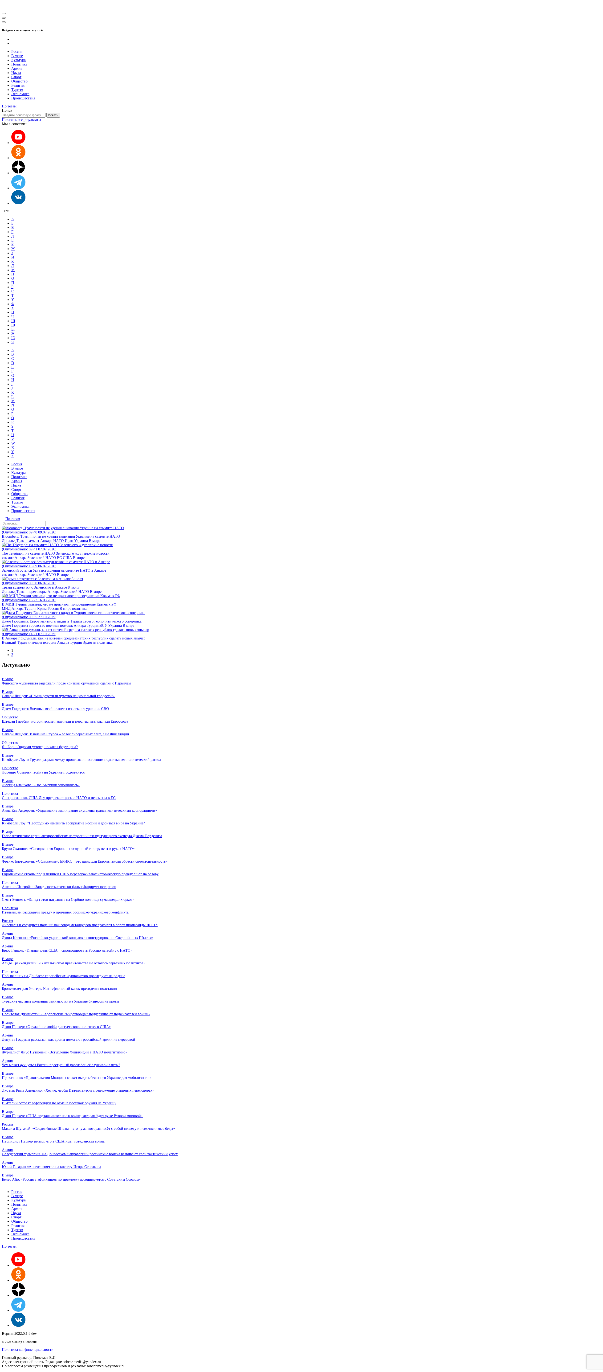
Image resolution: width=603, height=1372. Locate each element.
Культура (18, 60)
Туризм (17, 90)
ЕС (60, 558)
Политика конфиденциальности (27, 1349)
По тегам (9, 106)
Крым (42, 608)
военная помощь (60, 625)
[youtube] (18, 143)
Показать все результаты (21, 120)
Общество (19, 81)
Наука (16, 73)
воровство (37, 625)
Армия (16, 68)
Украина (81, 541)
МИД (7, 608)
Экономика (20, 94)
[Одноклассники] (18, 158)
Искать (53, 115)
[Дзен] (18, 173)
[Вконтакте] (18, 203)
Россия (16, 51)
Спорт (16, 77)
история (50, 642)
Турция (30, 608)
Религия (17, 85)
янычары (35, 642)
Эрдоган (90, 642)
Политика (19, 64)
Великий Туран (15, 642)
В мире (17, 56)
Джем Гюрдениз (15, 625)
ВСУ (103, 625)
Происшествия (23, 98)
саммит (34, 541)
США (68, 558)
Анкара (46, 541)
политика (79, 608)
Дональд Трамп (15, 541)
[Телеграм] (18, 188)
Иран (69, 541)
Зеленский (36, 558)
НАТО (59, 541)
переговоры (38, 592)
